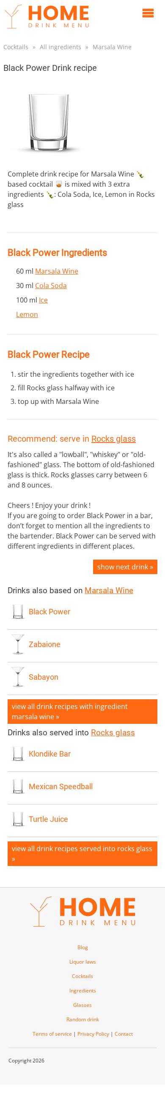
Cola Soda (51, 285)
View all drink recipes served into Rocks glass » (82, 853)
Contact (124, 1033)
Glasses (82, 1005)
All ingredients (60, 47)
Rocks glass (113, 439)
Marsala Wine (112, 47)
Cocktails (15, 47)
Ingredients (82, 990)
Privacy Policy (93, 1033)
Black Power (49, 612)
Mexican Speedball (61, 786)
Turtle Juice (48, 819)
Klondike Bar (50, 754)
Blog (82, 947)
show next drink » (125, 567)
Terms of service (52, 1033)
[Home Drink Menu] (46, 30)
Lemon (27, 314)
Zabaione (44, 644)
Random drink (82, 1019)
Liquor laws (82, 961)
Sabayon (43, 677)
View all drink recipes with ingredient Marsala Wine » (70, 711)
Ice (43, 300)
